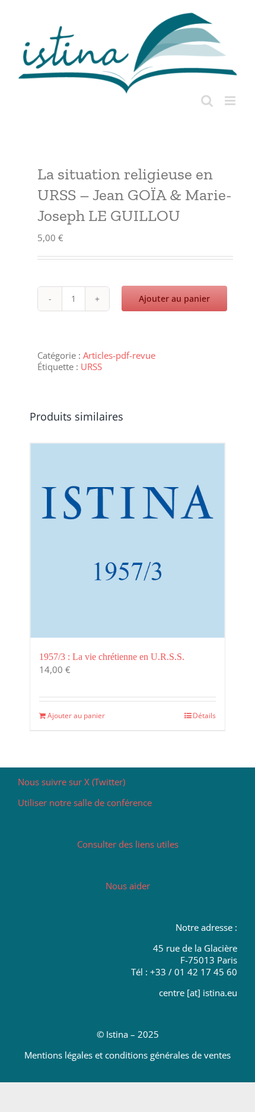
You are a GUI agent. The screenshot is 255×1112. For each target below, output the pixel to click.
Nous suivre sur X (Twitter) (71, 782)
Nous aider (128, 886)
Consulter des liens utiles (128, 844)
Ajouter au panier (174, 298)
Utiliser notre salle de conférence (85, 802)
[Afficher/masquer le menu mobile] (231, 100)
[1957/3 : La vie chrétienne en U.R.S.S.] (127, 540)
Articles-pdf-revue (119, 355)
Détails (204, 715)
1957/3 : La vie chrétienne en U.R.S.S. (111, 657)
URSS (91, 366)
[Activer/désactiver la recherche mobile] (207, 100)
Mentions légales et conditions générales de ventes (127, 1055)
